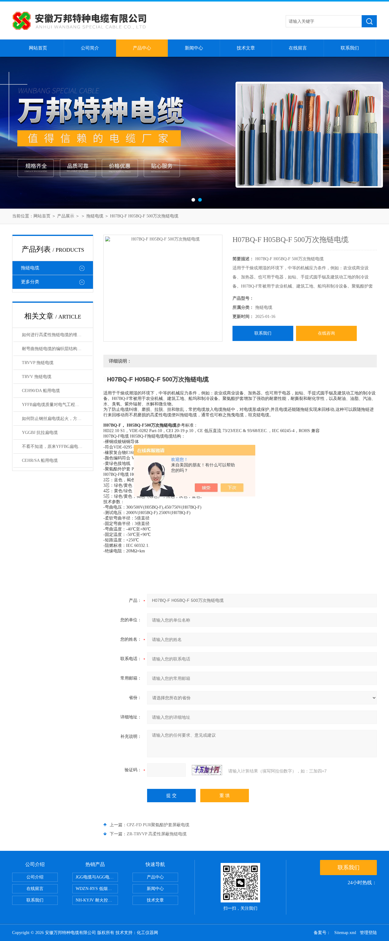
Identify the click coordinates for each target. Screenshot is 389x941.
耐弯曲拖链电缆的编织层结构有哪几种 (57, 348)
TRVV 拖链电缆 (36, 376)
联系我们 (350, 48)
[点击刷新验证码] (207, 770)
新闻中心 (194, 48)
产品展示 (65, 216)
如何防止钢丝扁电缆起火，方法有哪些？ (57, 418)
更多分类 (30, 281)
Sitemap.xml (345, 932)
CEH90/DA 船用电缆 (41, 390)
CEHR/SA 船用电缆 (40, 460)
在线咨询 (326, 333)
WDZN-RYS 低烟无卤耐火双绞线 (97, 888)
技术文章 (246, 48)
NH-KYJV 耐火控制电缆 (97, 900)
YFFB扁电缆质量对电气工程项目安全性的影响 (57, 404)
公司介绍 (34, 877)
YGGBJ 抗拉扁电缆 (40, 432)
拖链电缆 (94, 216)
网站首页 (38, 48)
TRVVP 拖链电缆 (37, 362)
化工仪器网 (147, 932)
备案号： (322, 932)
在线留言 (298, 48)
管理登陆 (368, 932)
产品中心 (142, 48)
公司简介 (90, 48)
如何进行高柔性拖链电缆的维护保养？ (57, 334)
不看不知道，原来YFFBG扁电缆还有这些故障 (57, 446)
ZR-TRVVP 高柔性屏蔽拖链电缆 (157, 834)
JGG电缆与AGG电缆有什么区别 (97, 877)
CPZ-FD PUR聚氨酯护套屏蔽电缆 (158, 825)
